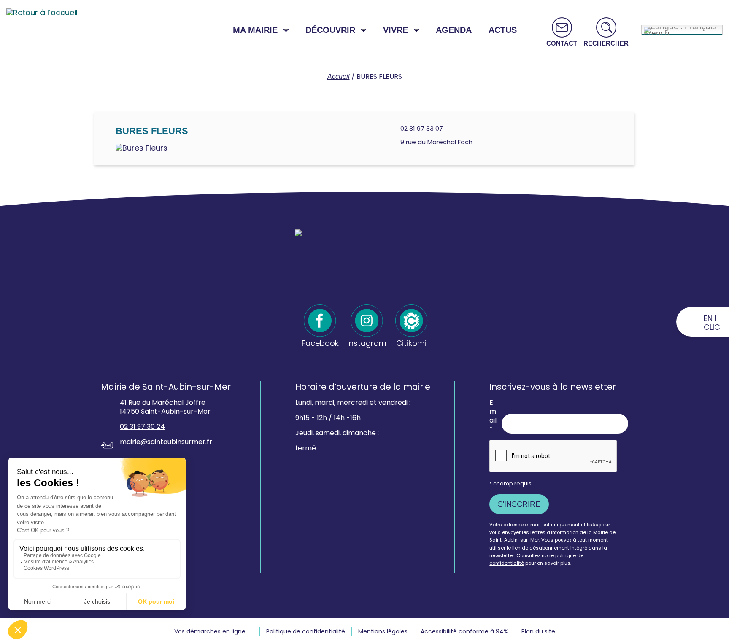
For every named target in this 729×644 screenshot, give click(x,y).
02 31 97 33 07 (421, 128)
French (657, 32)
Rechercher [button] (606, 43)
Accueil (338, 76)
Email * (493, 416)
